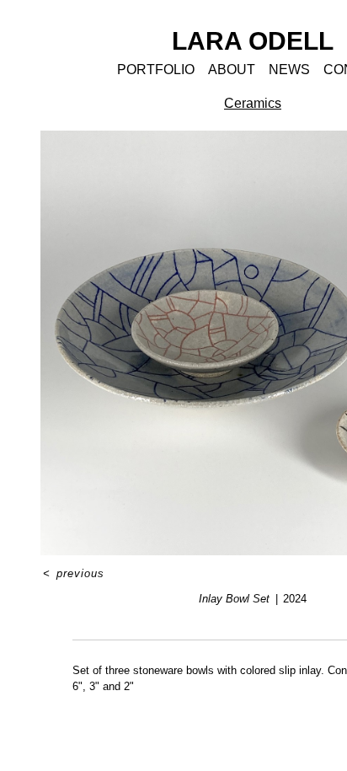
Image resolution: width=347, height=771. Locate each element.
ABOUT (231, 69)
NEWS (289, 69)
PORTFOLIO (156, 69)
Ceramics (252, 103)
